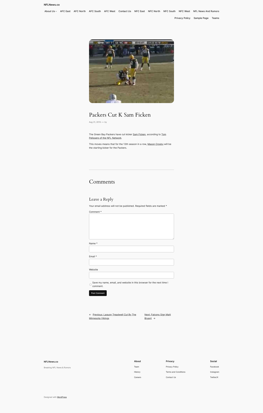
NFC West (184, 11)
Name (93, 243)
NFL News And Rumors (206, 11)
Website (93, 269)
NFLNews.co (52, 4)
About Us (50, 11)
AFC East (65, 11)
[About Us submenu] (56, 11)
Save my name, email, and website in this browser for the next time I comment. (130, 284)
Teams (215, 18)
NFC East (139, 11)
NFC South (169, 11)
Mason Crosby (155, 144)
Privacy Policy (182, 18)
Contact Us (124, 11)
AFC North (80, 11)
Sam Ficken (139, 134)
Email (93, 256)
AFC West (109, 11)
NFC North (154, 11)
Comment (95, 211)
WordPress (62, 397)
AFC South (95, 11)
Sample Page (201, 18)
